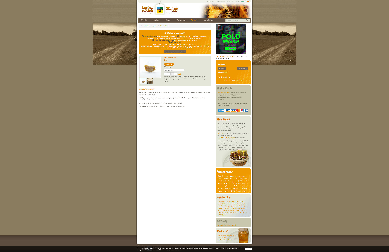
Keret (226, 188)
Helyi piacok (222, 238)
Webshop (194, 20)
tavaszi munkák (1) (233, 204)
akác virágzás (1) (239, 206)
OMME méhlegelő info (225, 240)
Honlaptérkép (220, 1)
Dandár (220, 181)
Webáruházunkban (224, 93)
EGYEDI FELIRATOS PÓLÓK (225, 56)
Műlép (241, 178)
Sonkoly (221, 176)
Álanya (220, 183)
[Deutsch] (248, 1)
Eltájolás (245, 181)
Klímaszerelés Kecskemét (226, 235)
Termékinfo (181, 20)
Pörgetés (226, 191)
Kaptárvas (243, 186)
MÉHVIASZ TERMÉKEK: (226, 138)
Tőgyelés (239, 176)
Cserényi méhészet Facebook (227, 225)
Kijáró (231, 178)
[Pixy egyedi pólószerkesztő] (231, 39)
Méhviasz (154, 26)
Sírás (230, 188)
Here (244, 191)
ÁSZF (237, 1)
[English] (245, 1)
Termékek (147, 26)
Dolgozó (237, 186)
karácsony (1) (242, 212)
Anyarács (239, 181)
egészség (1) (224, 212)
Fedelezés (220, 191)
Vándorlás (220, 178)
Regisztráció (243, 69)
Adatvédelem (210, 1)
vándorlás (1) (239, 201)
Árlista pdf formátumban (146, 89)
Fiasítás (234, 183)
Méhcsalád (233, 176)
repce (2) (231, 201)
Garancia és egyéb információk (175, 52)
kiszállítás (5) (222, 204)
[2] (179, 74)
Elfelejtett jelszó (223, 72)
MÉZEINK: (221, 133)
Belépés (222, 69)
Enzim (233, 181)
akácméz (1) (243, 208)
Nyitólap (144, 20)
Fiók (243, 176)
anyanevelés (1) (223, 201)
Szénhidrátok (241, 183)
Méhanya (226, 183)
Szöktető (221, 188)
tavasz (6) (228, 208)
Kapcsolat (230, 1)
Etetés (224, 181)
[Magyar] (242, 1)
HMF (236, 178)
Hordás (231, 186)
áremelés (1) (222, 215)
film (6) (220, 210)
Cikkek (168, 20)
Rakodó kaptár (223, 186)
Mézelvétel (226, 178)
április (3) (221, 208)
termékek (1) (222, 206)
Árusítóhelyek (208, 20)
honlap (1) (235, 208)
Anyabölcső (236, 188)
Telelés (226, 176)
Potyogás (246, 178)
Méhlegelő (244, 188)
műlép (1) (243, 204)
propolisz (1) (233, 212)
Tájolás (229, 181)
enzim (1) (226, 210)
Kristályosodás (236, 191)
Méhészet (156, 20)
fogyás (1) (230, 206)
